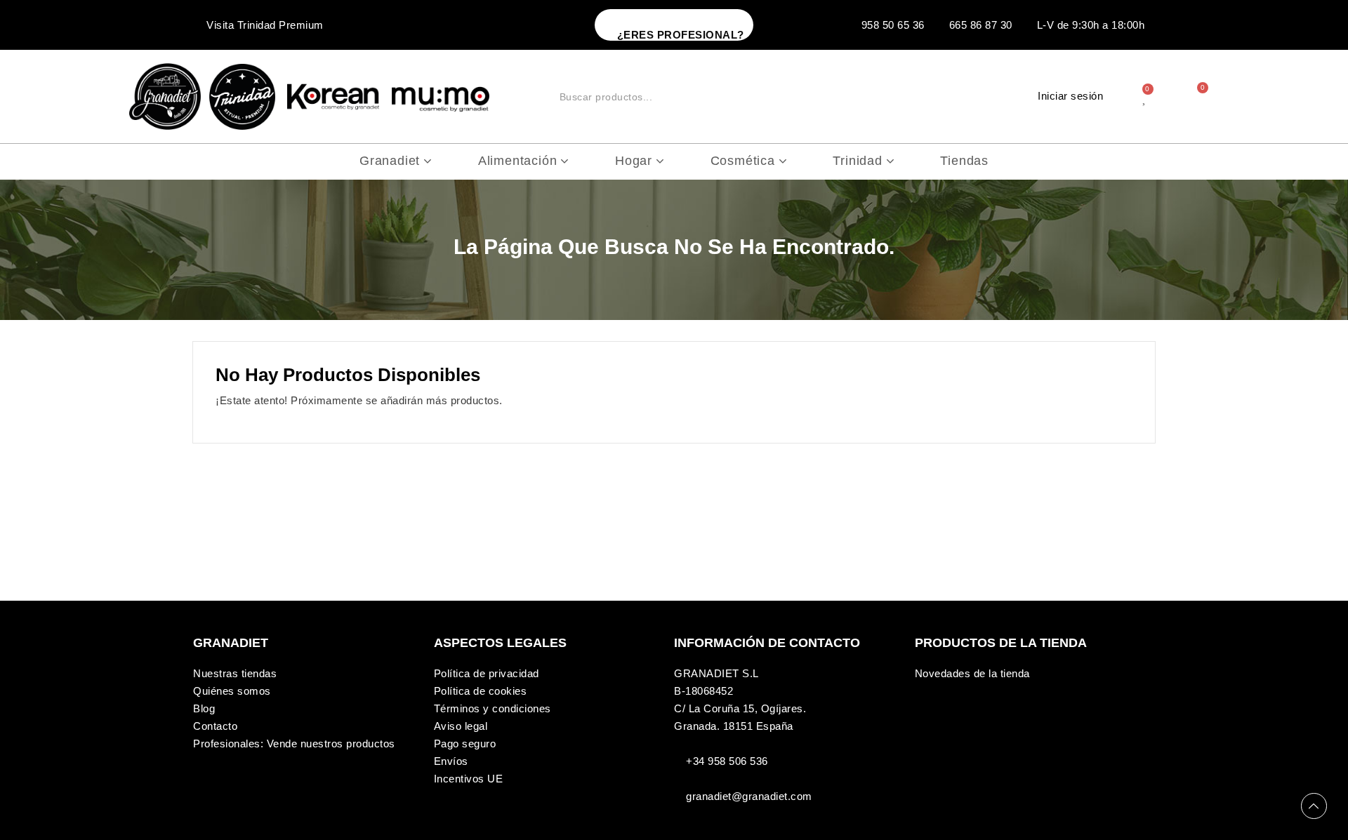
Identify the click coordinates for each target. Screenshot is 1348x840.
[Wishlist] (1145, 96)
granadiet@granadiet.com (749, 796)
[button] (674, 25)
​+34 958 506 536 (727, 761)
